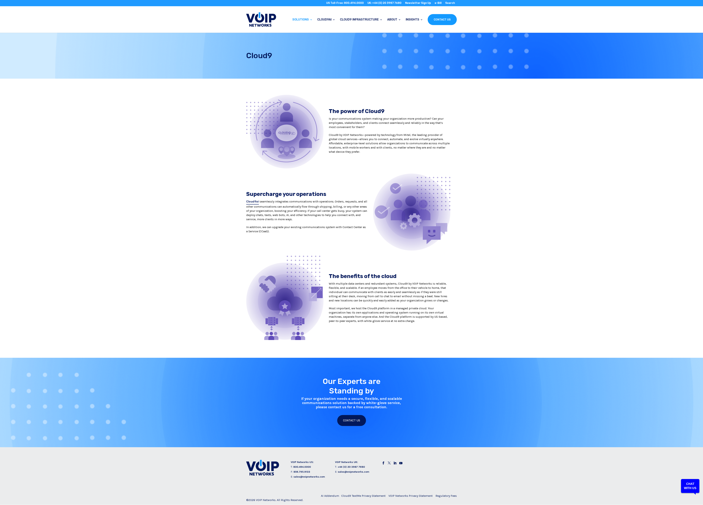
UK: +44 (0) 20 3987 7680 (384, 3)
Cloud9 (252, 201)
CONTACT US (442, 19)
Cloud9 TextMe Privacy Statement (363, 496)
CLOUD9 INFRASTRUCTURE (359, 19)
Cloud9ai (324, 19)
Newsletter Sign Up (418, 3)
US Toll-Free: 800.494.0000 (345, 3)
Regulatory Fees (446, 496)
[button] (690, 486)
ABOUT (392, 19)
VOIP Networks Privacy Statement (410, 496)
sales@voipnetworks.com (309, 476)
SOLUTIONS (300, 19)
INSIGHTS (412, 19)
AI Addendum (330, 496)
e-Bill (438, 3)
